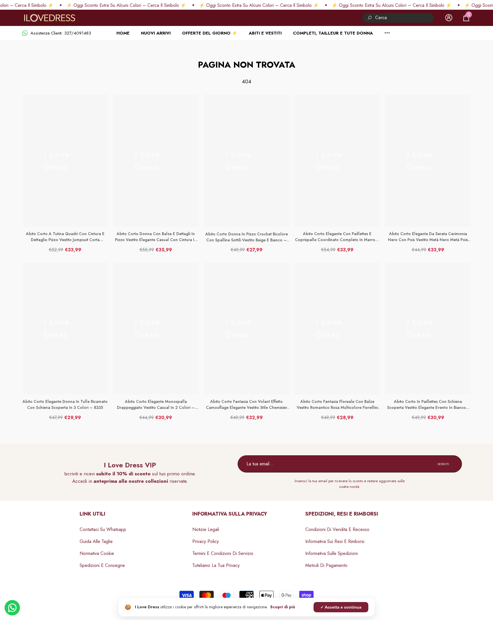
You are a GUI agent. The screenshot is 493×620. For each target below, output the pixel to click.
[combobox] (404, 18)
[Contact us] (12, 607)
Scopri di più (282, 607)
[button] (466, 17)
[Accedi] (448, 17)
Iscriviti (443, 464)
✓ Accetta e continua (340, 607)
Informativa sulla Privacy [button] (229, 514)
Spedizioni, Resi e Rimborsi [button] (341, 514)
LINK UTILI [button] (92, 514)
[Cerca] (398, 18)
